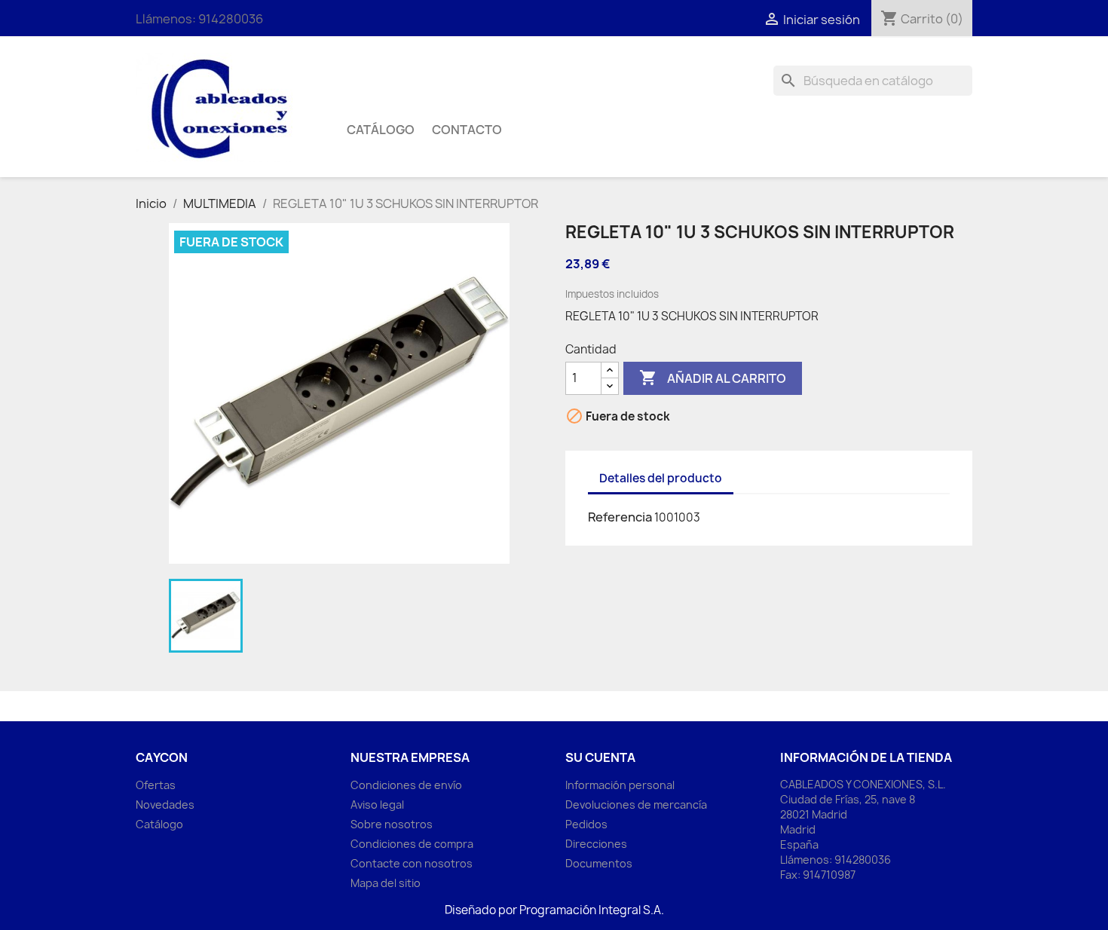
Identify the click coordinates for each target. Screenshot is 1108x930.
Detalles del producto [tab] (660, 478)
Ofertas (156, 785)
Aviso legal (377, 804)
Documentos (598, 863)
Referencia (620, 517)
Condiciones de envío (406, 785)
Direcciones (596, 844)
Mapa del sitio (385, 883)
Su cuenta (600, 757)
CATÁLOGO (381, 129)
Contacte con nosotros (411, 863)
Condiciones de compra (411, 844)
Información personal (620, 785)
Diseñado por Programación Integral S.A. (554, 910)
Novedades (165, 804)
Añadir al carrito (712, 378)
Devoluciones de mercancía (636, 804)
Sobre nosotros (391, 824)
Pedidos (586, 824)
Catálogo (159, 824)
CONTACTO (467, 129)
